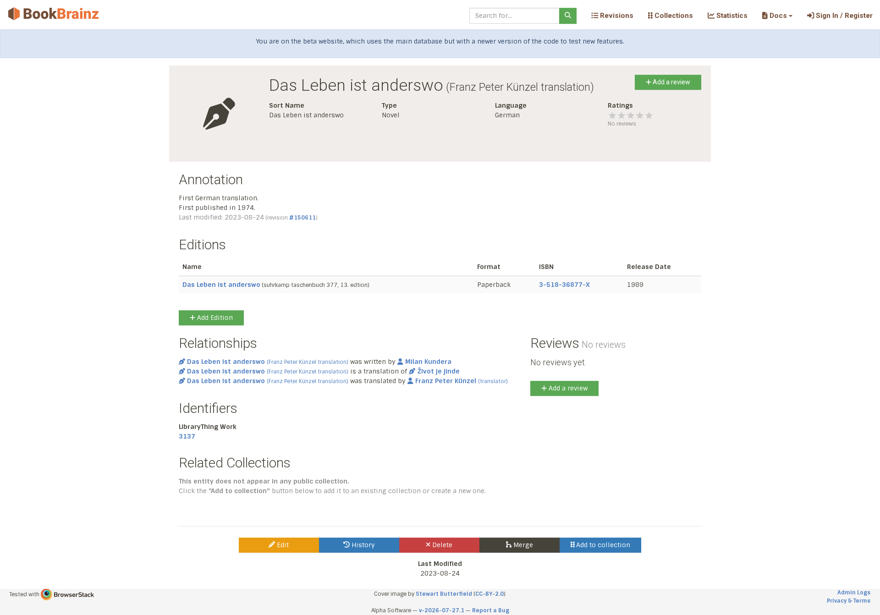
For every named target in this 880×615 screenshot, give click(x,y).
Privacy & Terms (848, 600)
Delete (441, 545)
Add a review (670, 82)
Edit (282, 545)
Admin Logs (853, 592)
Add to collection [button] (602, 545)
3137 (187, 436)
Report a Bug (490, 610)
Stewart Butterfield (444, 594)
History (362, 545)
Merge (522, 545)
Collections (673, 15)
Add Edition (214, 317)
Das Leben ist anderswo (221, 284)
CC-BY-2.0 (489, 594)
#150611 (302, 217)
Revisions (615, 15)
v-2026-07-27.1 (441, 610)
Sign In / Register (843, 15)
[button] (777, 15)
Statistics (731, 15)
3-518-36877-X (564, 284)
